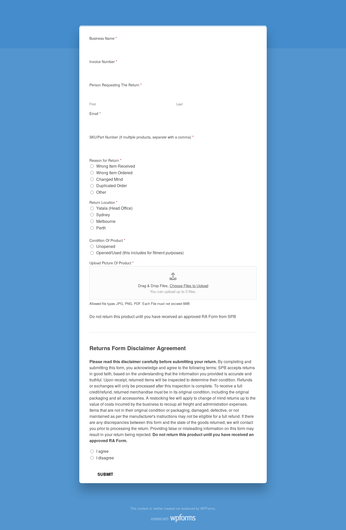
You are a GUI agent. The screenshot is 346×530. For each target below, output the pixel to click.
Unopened (105, 246)
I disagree (105, 458)
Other (101, 192)
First (92, 104)
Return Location (103, 202)
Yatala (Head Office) (114, 208)
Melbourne (106, 221)
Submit (105, 474)
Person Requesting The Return (115, 85)
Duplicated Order (111, 185)
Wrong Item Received (115, 166)
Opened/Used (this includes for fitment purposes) (140, 253)
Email (95, 113)
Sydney (103, 215)
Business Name (103, 38)
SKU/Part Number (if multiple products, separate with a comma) (141, 137)
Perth (101, 228)
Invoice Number (103, 61)
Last (179, 104)
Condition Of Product (107, 240)
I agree (102, 451)
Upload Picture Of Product (111, 263)
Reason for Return (105, 160)
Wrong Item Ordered (114, 172)
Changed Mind (109, 179)
